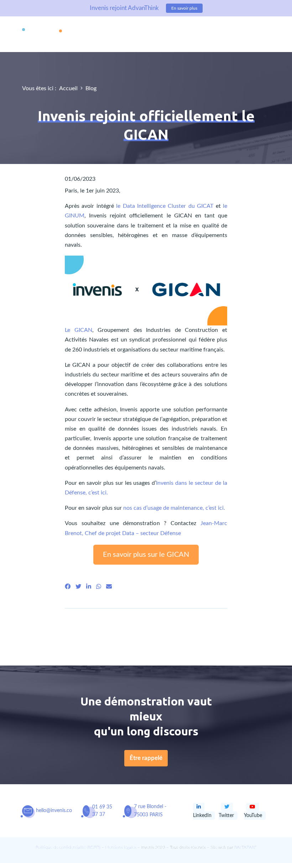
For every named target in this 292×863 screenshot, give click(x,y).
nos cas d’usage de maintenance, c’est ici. (174, 508)
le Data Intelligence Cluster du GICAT (164, 206)
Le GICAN (78, 330)
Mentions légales (120, 847)
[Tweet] (78, 586)
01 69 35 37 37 (102, 811)
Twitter (226, 815)
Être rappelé (146, 758)
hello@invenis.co (54, 810)
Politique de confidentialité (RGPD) (68, 847)
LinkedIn (202, 815)
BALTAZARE (245, 847)
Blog (91, 88)
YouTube (253, 815)
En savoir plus (184, 8)
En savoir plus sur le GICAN (146, 554)
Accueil (68, 88)
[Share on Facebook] (68, 586)
